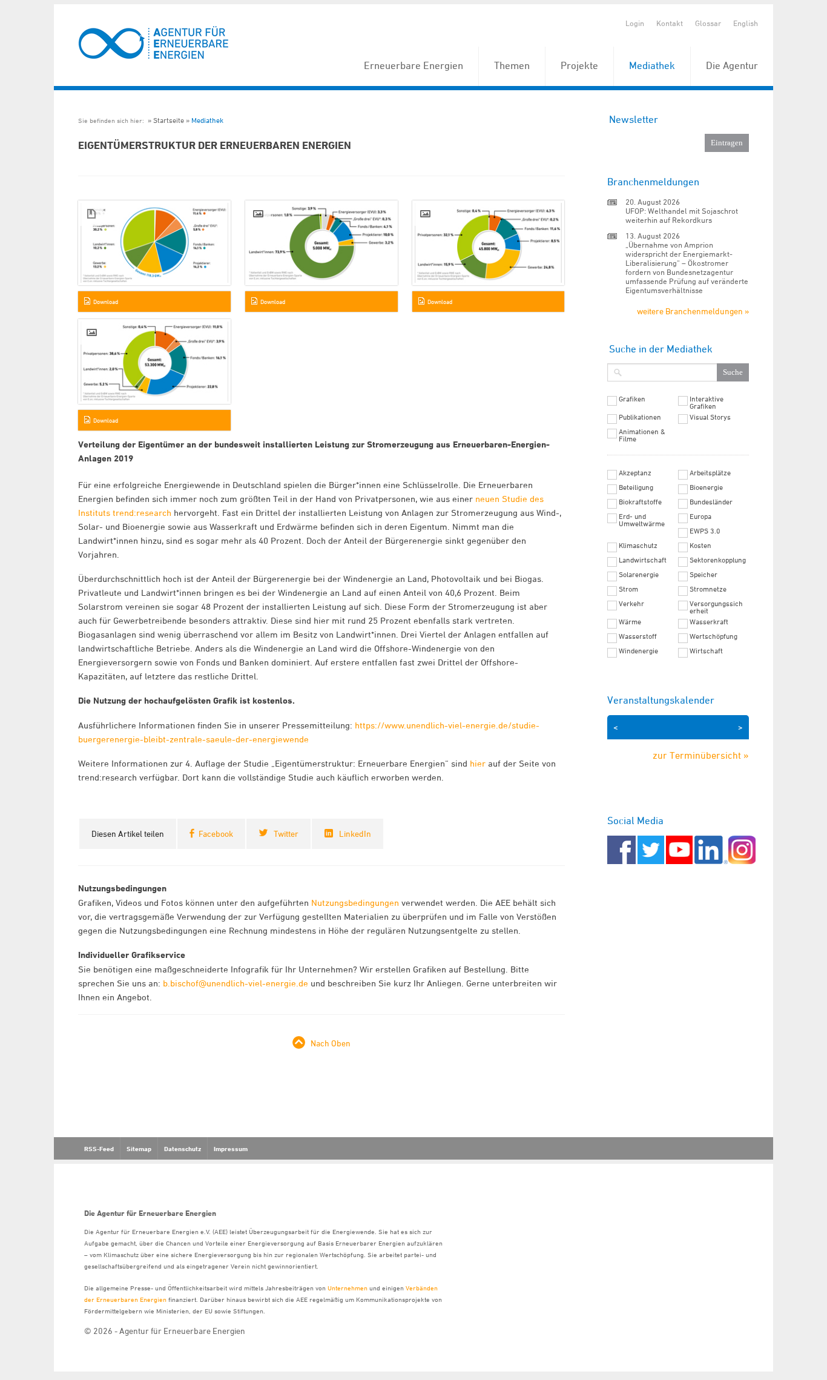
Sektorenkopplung (718, 560)
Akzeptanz (635, 473)
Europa (700, 516)
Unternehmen (347, 1288)
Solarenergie (639, 574)
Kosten (700, 545)
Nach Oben (331, 1043)
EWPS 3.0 (705, 531)
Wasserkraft (709, 622)
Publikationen (640, 417)
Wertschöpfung (713, 636)
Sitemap (139, 1148)
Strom (628, 589)
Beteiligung (636, 487)
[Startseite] (153, 43)
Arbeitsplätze (710, 473)
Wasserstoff (638, 636)
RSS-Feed (99, 1148)
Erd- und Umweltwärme (642, 520)
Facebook (216, 833)
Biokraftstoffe (640, 502)
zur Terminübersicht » (701, 755)
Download (105, 301)
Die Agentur (732, 65)
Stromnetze (708, 589)
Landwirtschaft (643, 560)
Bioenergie (706, 487)
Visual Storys (710, 417)
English (745, 23)
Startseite (168, 120)
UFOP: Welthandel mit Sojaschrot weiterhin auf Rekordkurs (681, 215)
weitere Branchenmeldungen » (693, 311)
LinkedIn (355, 833)
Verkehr (631, 603)
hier (478, 763)
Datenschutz (182, 1148)
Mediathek (652, 65)
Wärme (630, 622)
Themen (512, 65)
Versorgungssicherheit (716, 607)
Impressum (231, 1148)
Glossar (708, 23)
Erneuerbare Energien (413, 65)
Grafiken (632, 399)
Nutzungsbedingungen (355, 902)
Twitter (286, 833)
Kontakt (669, 23)
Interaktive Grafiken (706, 402)
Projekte (579, 65)
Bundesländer (711, 502)
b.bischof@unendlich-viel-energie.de (235, 983)
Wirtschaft (706, 651)
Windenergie (638, 651)
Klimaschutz (638, 545)
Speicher (703, 574)
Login (634, 23)
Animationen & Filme (642, 435)
